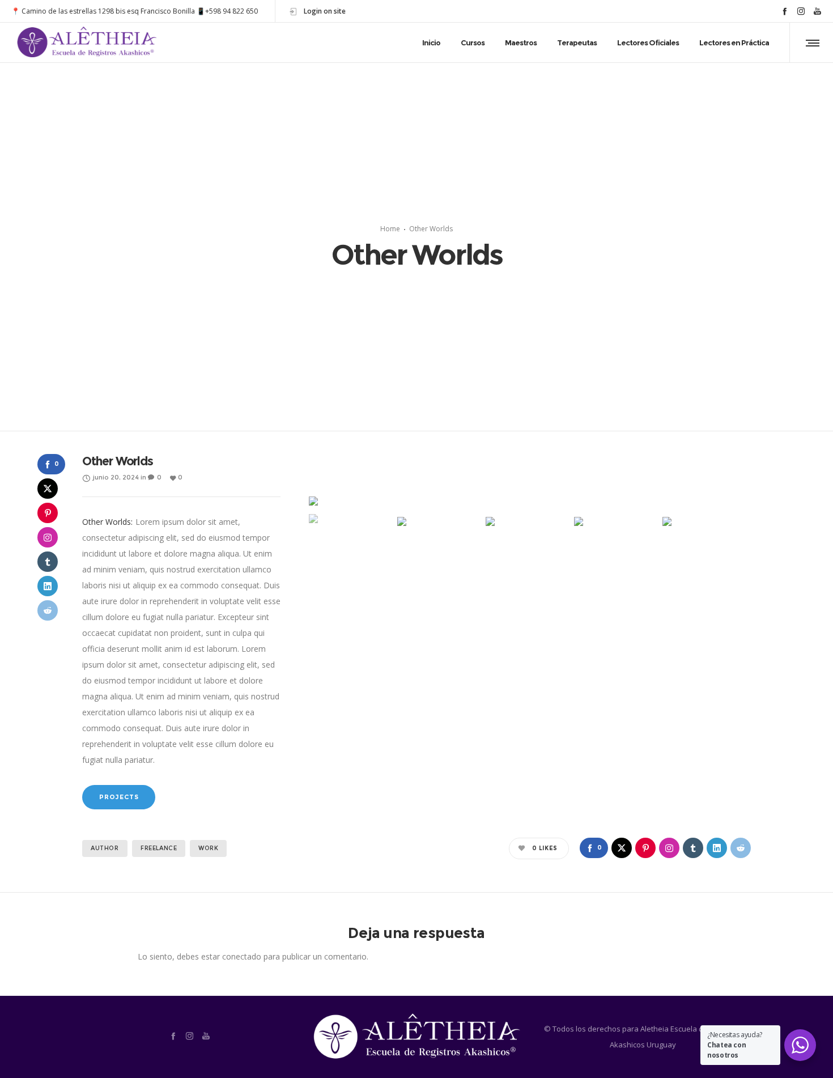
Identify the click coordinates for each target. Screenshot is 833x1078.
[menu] (810, 42)
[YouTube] (817, 11)
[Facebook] (784, 11)
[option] (530, 501)
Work (208, 848)
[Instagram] (801, 11)
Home (390, 229)
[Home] (416, 1037)
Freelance (159, 848)
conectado (241, 956)
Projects (118, 797)
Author (105, 848)
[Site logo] (87, 42)
